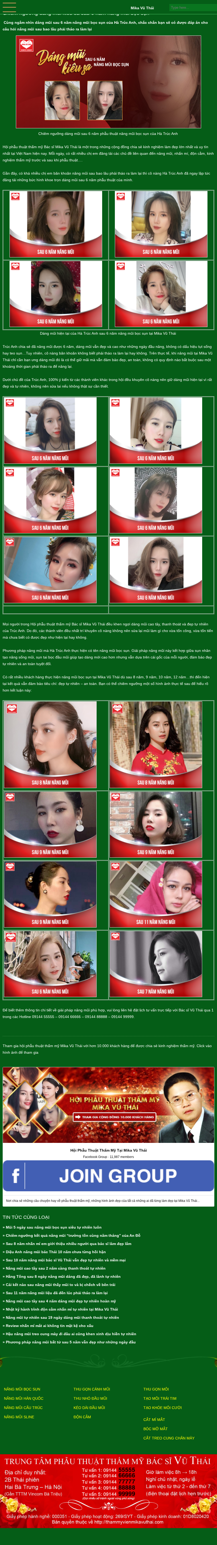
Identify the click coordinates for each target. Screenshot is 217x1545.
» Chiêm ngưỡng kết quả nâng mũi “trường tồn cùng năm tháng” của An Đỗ (72, 1235)
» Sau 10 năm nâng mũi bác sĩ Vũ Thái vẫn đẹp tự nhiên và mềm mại (64, 1260)
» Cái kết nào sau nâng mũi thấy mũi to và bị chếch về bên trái (59, 1285)
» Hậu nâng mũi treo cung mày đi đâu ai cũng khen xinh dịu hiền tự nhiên (69, 1334)
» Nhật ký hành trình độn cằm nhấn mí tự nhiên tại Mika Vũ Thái (60, 1309)
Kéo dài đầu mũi (89, 1408)
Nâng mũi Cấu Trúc (23, 1408)
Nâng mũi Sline (19, 1417)
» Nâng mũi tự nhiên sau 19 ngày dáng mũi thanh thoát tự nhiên (61, 1317)
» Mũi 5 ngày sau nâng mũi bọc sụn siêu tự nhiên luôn (52, 1227)
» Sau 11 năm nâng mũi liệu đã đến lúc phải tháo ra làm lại (55, 1293)
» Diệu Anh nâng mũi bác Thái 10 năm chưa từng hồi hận (54, 1252)
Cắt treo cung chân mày (169, 1438)
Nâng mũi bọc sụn (22, 1389)
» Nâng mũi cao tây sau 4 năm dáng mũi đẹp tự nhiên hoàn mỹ (59, 1301)
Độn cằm (82, 1417)
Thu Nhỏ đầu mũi (90, 1398)
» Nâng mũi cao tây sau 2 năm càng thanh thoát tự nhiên (54, 1268)
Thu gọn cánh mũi (92, 1389)
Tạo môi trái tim (160, 1398)
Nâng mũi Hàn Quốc (23, 1398)
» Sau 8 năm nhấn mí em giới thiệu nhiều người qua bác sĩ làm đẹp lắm (67, 1244)
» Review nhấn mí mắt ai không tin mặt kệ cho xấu (48, 1326)
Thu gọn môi (156, 1389)
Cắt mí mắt (154, 1419)
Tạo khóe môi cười (162, 1408)
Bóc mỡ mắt (155, 1429)
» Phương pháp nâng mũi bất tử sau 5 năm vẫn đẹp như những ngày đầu (69, 1342)
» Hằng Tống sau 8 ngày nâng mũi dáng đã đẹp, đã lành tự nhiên (62, 1276)
